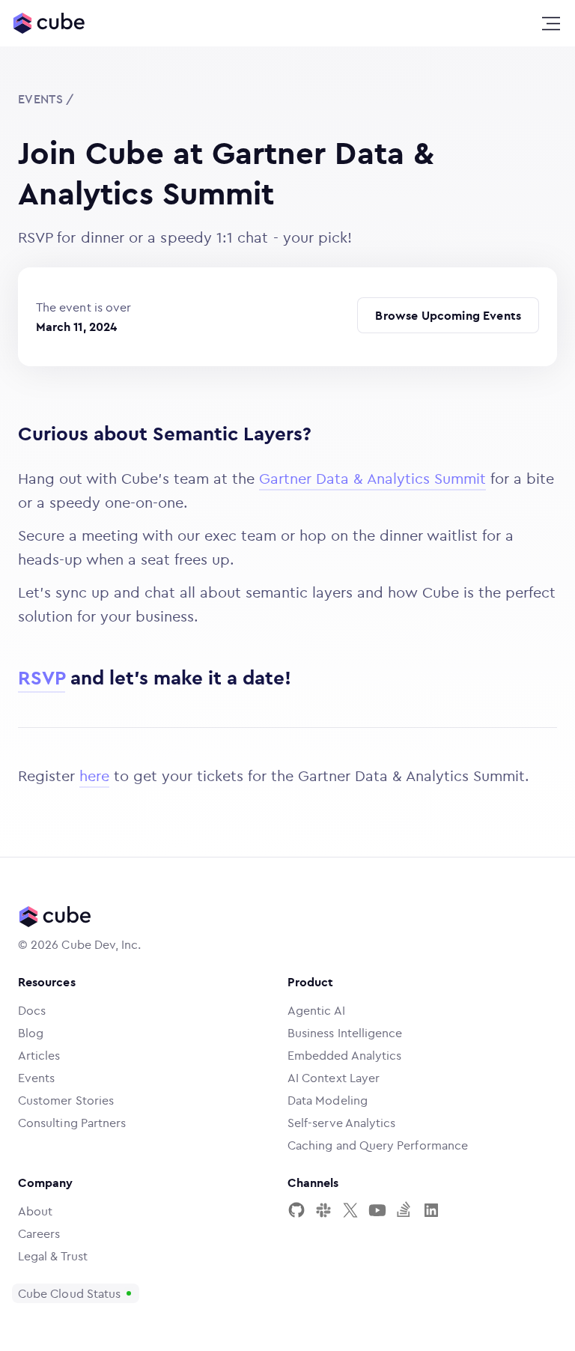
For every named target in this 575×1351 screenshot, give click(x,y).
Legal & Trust (53, 1255)
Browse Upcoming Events (448, 315)
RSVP (41, 677)
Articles (39, 1055)
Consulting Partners (72, 1122)
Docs (32, 1010)
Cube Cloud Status (69, 1293)
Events (36, 1077)
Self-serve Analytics (341, 1122)
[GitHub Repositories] (296, 1210)
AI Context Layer (334, 1077)
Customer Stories (66, 1100)
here (94, 775)
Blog (30, 1032)
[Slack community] (323, 1210)
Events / (46, 98)
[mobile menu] (551, 24)
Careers (39, 1233)
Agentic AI (316, 1010)
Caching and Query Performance (378, 1145)
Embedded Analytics (344, 1055)
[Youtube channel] (377, 1210)
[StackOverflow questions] (404, 1210)
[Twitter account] (350, 1210)
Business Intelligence (345, 1032)
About (35, 1210)
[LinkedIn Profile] (431, 1210)
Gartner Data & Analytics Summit (372, 478)
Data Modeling (328, 1100)
